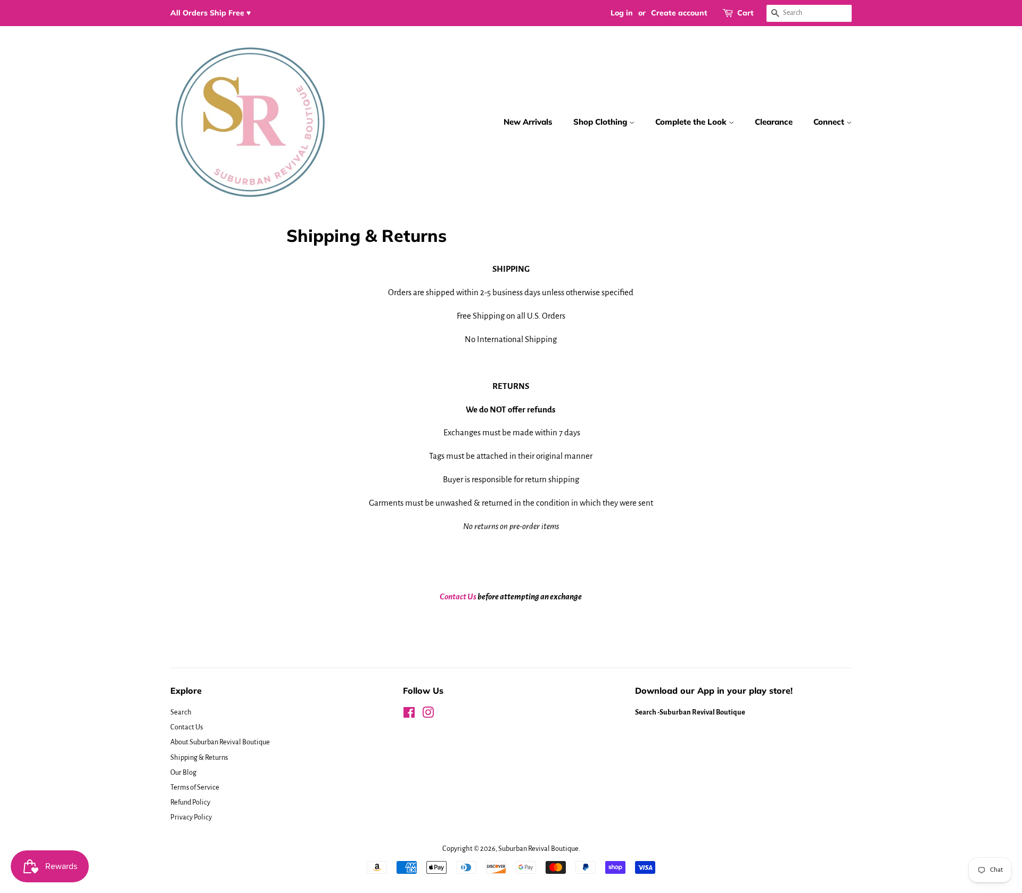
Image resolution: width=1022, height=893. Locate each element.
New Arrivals (528, 122)
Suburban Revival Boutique (538, 849)
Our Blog (183, 772)
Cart (745, 13)
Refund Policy (190, 802)
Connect (829, 122)
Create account (679, 13)
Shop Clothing (601, 122)
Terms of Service (194, 787)
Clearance (774, 122)
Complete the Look (692, 122)
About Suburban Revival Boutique (220, 742)
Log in (622, 13)
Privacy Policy (191, 817)
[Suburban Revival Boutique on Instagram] (428, 715)
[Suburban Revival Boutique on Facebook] (409, 715)
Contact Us (458, 596)
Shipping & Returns (199, 757)
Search (181, 712)
